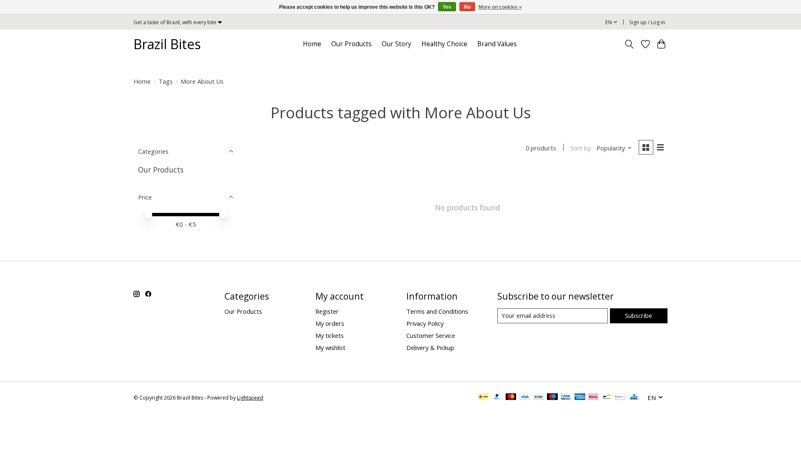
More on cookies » (500, 7)
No (467, 7)
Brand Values (497, 44)
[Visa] (524, 397)
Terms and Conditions (437, 311)
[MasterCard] (511, 397)
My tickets (329, 335)
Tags (166, 81)
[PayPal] (497, 397)
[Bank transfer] (538, 397)
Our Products (351, 44)
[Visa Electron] (566, 397)
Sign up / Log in (647, 22)
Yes (447, 7)
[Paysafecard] (620, 397)
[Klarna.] (593, 397)
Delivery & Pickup (430, 347)
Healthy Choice (444, 44)
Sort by (580, 148)
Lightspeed (250, 397)
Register (327, 311)
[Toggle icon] (629, 44)
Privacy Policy (424, 323)
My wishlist (330, 347)
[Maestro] (552, 397)
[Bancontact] (607, 397)
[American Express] (579, 397)
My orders (329, 323)
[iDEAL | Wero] (483, 397)
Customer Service (430, 335)
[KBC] (634, 397)
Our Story (396, 44)
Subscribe (638, 315)
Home (312, 44)
